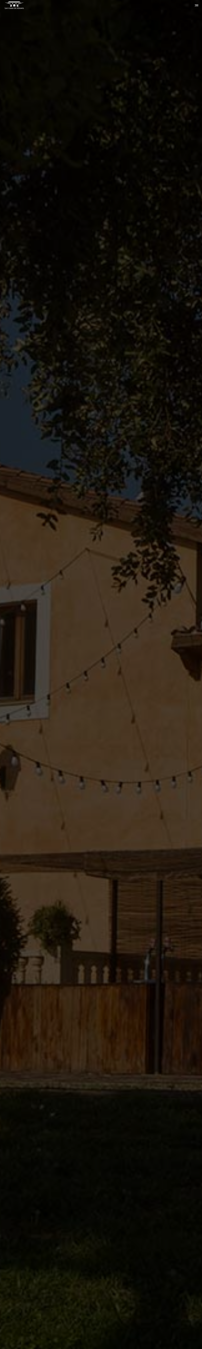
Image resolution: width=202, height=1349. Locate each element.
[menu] (196, 5)
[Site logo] (12, 5)
